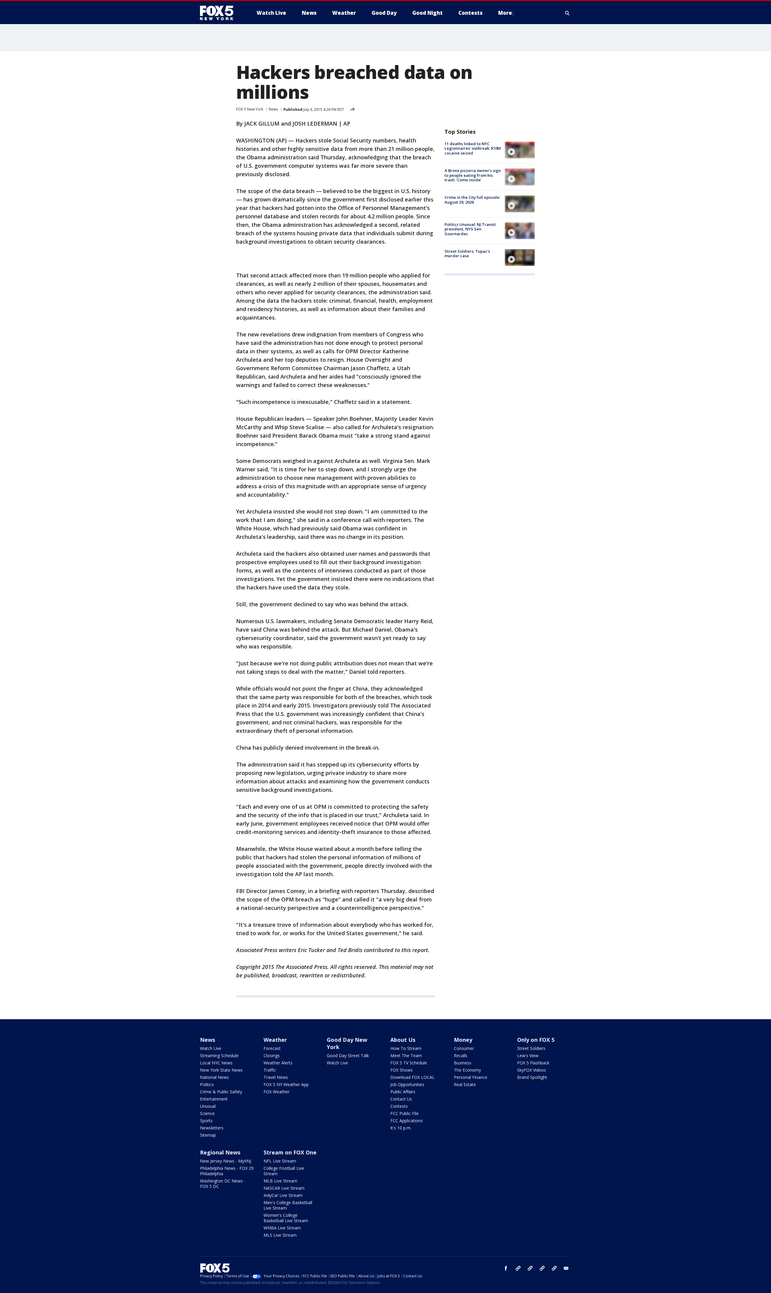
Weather (275, 1039)
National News (214, 1077)
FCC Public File (404, 1113)
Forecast (272, 1048)
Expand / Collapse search (567, 12)
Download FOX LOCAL (412, 1077)
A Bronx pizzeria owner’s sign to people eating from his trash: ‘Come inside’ (473, 175)
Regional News (220, 1152)
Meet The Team (406, 1055)
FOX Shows (401, 1070)
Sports (206, 1120)
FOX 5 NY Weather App (286, 1084)
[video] (520, 150)
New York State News (221, 1070)
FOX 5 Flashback (533, 1063)
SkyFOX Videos (531, 1070)
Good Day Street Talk (348, 1055)
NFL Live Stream (280, 1161)
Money (463, 1039)
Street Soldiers (531, 1048)
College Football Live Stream (284, 1170)
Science (207, 1113)
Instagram (518, 1268)
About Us (402, 1039)
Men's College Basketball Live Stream (288, 1205)
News (273, 109)
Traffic (270, 1070)
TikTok (530, 1268)
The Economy (467, 1070)
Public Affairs (402, 1092)
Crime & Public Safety (221, 1092)
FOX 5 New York (249, 109)
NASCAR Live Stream (284, 1188)
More (505, 12)
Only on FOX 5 (535, 1039)
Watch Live (210, 1048)
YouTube (542, 1268)
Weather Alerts (278, 1063)
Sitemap (208, 1135)
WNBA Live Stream (282, 1228)
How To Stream (405, 1048)
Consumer (464, 1048)
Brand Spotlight (532, 1077)
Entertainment (214, 1099)
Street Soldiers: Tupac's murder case (467, 253)
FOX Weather (276, 1092)
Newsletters (211, 1128)
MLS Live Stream (280, 1235)
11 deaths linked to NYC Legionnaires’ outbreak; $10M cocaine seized (473, 148)
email (566, 1268)
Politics (207, 1084)
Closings (272, 1055)
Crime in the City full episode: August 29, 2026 (472, 200)
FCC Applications (406, 1120)
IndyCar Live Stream (283, 1195)
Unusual (208, 1106)
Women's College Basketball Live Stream (286, 1217)
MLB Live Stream (280, 1181)
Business (462, 1063)
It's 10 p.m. (400, 1128)
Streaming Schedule (219, 1055)
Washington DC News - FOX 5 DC (222, 1183)
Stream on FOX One (290, 1152)
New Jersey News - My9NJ (225, 1161)
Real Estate (465, 1084)
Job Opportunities (407, 1084)
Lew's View (527, 1055)
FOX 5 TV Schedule (408, 1063)
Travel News (276, 1077)
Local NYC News (216, 1063)
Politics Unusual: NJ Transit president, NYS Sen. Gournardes (470, 229)
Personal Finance (470, 1077)
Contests (399, 1106)
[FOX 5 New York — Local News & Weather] (220, 13)
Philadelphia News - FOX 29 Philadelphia (227, 1170)
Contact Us (401, 1099)
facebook (506, 1268)
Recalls (460, 1055)
